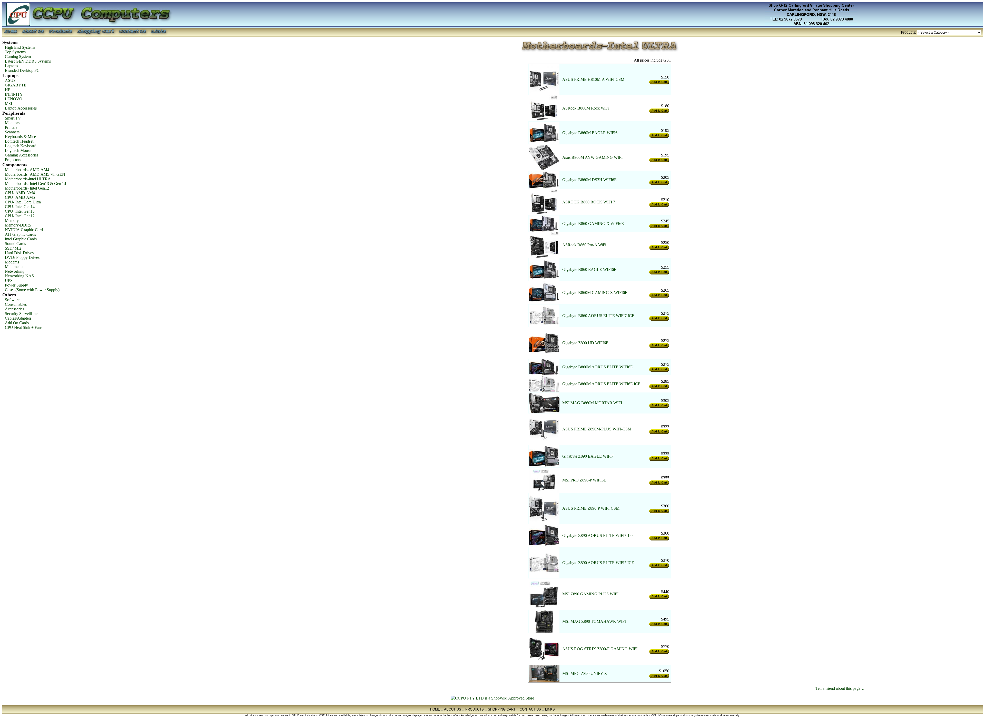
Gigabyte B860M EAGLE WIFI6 (589, 133)
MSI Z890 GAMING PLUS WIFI (590, 594)
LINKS (550, 709)
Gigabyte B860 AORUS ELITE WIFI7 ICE (598, 315)
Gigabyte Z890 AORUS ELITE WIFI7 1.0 (597, 535)
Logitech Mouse (18, 150)
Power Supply (16, 285)
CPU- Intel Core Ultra (23, 202)
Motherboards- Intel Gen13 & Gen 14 (35, 183)
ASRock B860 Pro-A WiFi (584, 245)
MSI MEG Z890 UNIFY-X (584, 673)
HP (7, 89)
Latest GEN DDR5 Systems (28, 61)
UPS (9, 280)
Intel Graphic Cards (21, 239)
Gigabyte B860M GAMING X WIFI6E (594, 292)
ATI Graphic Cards (20, 234)
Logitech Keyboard (20, 146)
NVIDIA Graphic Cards (24, 230)
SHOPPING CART (502, 709)
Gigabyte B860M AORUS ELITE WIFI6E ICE (601, 384)
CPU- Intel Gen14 (20, 206)
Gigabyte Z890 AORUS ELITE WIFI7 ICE (598, 562)
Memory (12, 220)
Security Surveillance (22, 313)
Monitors (12, 123)
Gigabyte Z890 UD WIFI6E (585, 343)
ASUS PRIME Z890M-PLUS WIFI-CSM (596, 429)
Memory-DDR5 (18, 225)
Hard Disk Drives (19, 253)
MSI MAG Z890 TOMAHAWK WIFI (594, 621)
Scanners (12, 132)
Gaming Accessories (21, 155)
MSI (8, 103)
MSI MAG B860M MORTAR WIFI (592, 403)
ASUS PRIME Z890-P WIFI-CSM (590, 508)
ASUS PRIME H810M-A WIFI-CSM (593, 79)
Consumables (16, 304)
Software (12, 300)
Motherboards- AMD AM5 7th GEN (35, 174)
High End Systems (20, 47)
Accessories (14, 309)
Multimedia (14, 266)
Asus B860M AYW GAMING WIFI (592, 157)
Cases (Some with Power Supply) (32, 290)
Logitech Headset (19, 141)
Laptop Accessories (21, 108)
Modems (12, 262)
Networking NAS (19, 276)
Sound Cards (15, 243)
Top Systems (15, 52)
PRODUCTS (474, 709)
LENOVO (13, 99)
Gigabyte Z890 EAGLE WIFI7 (588, 456)
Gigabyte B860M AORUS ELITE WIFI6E (597, 367)
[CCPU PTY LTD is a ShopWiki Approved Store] (492, 698)
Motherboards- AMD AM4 (27, 170)
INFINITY (14, 94)
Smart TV (13, 118)
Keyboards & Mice (20, 136)
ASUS (10, 80)
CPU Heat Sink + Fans (23, 327)
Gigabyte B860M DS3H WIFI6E (589, 180)
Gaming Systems (18, 56)
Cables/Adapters (18, 318)
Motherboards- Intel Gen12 (27, 188)
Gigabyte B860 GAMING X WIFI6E (593, 223)
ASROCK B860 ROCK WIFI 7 (588, 202)
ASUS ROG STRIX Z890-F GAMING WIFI (599, 649)
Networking (14, 271)
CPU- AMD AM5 (20, 197)
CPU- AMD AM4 (20, 193)
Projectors (13, 159)
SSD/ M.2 (13, 248)
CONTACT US (530, 709)
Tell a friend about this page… (839, 688)
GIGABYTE (15, 85)
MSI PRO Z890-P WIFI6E (584, 480)
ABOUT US (452, 709)
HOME (435, 709)
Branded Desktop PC (22, 70)
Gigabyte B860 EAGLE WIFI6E (589, 269)
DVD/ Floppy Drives (22, 257)
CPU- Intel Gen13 (20, 211)
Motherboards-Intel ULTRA (28, 179)
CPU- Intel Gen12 (20, 216)
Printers (11, 127)
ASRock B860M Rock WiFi (585, 108)
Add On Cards (17, 323)
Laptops (11, 66)
